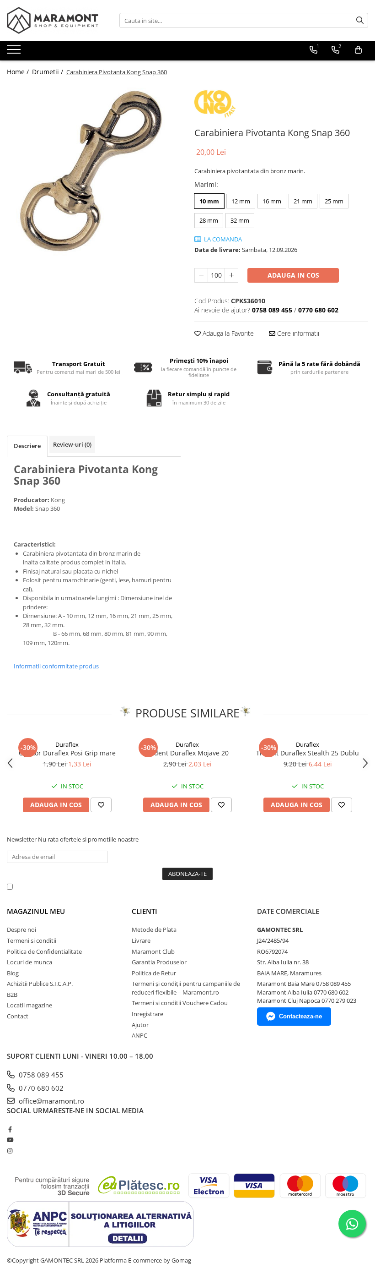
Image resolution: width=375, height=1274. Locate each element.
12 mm (240, 201)
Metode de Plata (154, 929)
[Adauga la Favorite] (101, 805)
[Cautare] (360, 20)
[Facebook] (10, 1129)
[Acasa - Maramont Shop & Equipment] (52, 20)
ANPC (139, 1035)
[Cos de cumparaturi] (358, 50)
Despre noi (21, 929)
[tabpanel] (94, 170)
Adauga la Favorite (227, 333)
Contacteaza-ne (300, 1016)
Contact (17, 1016)
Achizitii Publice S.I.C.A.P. (40, 983)
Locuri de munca (29, 962)
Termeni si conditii (31, 940)
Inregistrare (147, 1014)
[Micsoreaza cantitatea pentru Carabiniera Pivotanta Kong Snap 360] (201, 275)
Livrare (141, 940)
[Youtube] (10, 1140)
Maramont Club (153, 951)
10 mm (209, 201)
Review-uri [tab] (72, 444)
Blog (13, 973)
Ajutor (140, 1025)
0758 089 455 (40, 1074)
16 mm (271, 201)
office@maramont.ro (50, 1100)
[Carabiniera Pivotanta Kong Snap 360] (94, 170)
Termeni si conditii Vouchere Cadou (180, 1003)
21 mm (303, 201)
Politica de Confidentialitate (251, 886)
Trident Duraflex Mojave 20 (187, 753)
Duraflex (67, 744)
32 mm (239, 220)
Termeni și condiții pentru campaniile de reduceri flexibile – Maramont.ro (186, 987)
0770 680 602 (40, 1088)
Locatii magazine (29, 1005)
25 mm (334, 201)
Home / (19, 71)
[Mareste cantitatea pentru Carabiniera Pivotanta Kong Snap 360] (231, 275)
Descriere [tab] (27, 446)
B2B (12, 994)
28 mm (208, 220)
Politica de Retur (154, 973)
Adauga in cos (293, 275)
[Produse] (15, 52)
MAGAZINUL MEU (36, 911)
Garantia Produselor (159, 962)
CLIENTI (144, 911)
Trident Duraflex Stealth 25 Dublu (307, 753)
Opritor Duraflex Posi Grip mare (67, 753)
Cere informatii (297, 333)
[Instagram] (10, 1151)
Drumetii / (48, 71)
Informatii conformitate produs (56, 666)
